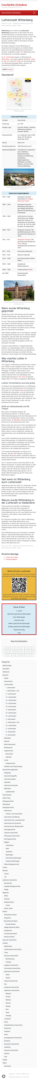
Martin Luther (30, 59)
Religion (14, 25)
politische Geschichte (10, 880)
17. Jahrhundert (11, 710)
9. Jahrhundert (11, 735)
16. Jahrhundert (9, 57)
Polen (6, 1034)
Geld (15, 453)
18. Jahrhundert (11, 713)
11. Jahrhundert (11, 694)
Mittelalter (17, 420)
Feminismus (8, 810)
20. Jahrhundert (11, 725)
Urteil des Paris (19, 620)
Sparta (8, 978)
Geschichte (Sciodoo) (11, 13)
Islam (7, 848)
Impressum (26, 1077)
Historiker (7, 782)
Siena (7, 1012)
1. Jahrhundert (10, 687)
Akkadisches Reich (10, 914)
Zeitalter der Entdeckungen (13, 766)
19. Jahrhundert (11, 716)
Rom (7, 1009)
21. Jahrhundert (11, 728)
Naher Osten (8, 908)
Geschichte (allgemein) (10, 769)
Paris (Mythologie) (19, 617)
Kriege (6, 889)
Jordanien (7, 1019)
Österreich (7, 1028)
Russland (7, 1041)
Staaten (5, 943)
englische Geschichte (11, 965)
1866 (19, 243)
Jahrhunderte (8, 684)
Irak (5, 984)
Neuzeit (6, 741)
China (6, 952)
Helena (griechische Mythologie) (19, 623)
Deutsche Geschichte (27, 23)
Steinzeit (8, 757)
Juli (5, 877)
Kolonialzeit (6, 804)
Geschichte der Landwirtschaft (14, 820)
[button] (3, 1076)
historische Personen (11, 785)
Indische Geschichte (11, 981)
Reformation (6, 59)
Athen (8, 974)
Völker (5, 1063)
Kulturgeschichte (8, 807)
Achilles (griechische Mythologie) (19, 626)
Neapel (8, 1006)
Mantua (8, 1003)
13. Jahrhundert (11, 697)
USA (5, 1056)
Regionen (6, 892)
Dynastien (6, 669)
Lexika (5, 867)
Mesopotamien (9, 902)
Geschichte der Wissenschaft (13, 826)
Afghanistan (8, 946)
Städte (19, 25)
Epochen (5, 675)
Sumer (8, 905)
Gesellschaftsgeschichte (12, 886)
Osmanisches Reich (10, 933)
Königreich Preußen (24, 239)
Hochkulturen (7, 795)
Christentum (10, 845)
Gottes (21, 390)
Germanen (7, 1066)
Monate (5, 870)
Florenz (8, 996)
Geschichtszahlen (10, 779)
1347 (21, 52)
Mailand (8, 1000)
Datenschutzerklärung (15, 1077)
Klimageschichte (8, 801)
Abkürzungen (7, 665)
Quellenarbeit (10, 792)
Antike (6, 678)
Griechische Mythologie (13, 858)
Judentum (9, 851)
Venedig (8, 1015)
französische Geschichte (12, 968)
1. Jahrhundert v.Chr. (12, 691)
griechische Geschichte (12, 971)
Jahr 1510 (21, 377)
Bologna (8, 993)
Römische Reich (9, 937)
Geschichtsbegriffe (10, 776)
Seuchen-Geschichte (9, 940)
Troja (19, 633)
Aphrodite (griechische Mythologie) (19, 614)
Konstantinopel (10, 924)
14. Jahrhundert (11, 700)
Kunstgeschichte (9, 829)
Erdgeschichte (10, 763)
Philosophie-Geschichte (12, 836)
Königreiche (8, 930)
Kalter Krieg (6, 798)
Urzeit (6, 760)
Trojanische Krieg (19, 630)
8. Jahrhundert (11, 732)
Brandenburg (10, 959)
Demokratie (8, 883)
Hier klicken (23, 599)
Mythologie (9, 855)
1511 (12, 379)
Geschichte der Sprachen (12, 823)
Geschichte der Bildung (12, 817)
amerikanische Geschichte (12, 949)
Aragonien (7, 918)
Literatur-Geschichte (11, 833)
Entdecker (6, 672)
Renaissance (8, 747)
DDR (30, 269)
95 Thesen (17, 61)
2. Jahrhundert (10, 719)
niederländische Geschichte (13, 1025)
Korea (6, 1022)
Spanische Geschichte (11, 1044)
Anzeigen (9, 69)
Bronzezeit (9, 754)
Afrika (6, 896)
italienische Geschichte (11, 990)
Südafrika (7, 1047)
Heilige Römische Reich (11, 927)
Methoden (7, 788)
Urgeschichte (8, 751)
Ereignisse (7, 773)
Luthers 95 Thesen (12, 557)
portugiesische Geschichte (13, 1037)
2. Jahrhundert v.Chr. (13, 722)
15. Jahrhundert (11, 703)
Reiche (5, 911)
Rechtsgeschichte (10, 839)
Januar (6, 873)
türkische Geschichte (11, 1050)
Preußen (8, 962)
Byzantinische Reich (10, 921)
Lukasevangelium (11, 559)
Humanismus (8, 681)
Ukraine (6, 1053)
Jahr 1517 (6, 61)
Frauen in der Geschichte (14, 814)
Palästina (7, 1031)
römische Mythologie (12, 861)
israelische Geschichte (11, 987)
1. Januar (19, 611)
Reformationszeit (6, 25)
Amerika (7, 899)
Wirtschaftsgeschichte (11, 864)
